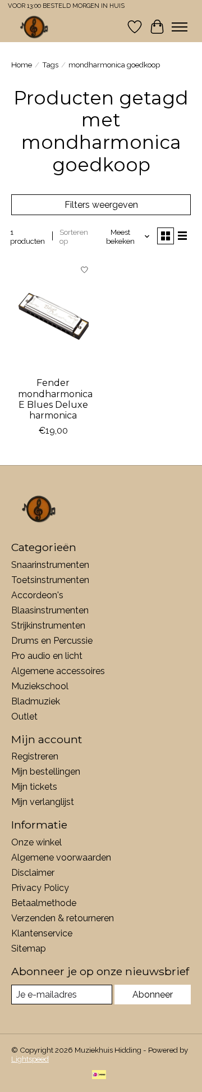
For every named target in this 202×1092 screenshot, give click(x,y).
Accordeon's (37, 595)
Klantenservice (41, 933)
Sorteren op (73, 236)
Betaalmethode (43, 903)
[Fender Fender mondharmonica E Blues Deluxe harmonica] (53, 315)
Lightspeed (30, 1058)
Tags (50, 64)
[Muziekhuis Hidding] (34, 26)
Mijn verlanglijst (42, 802)
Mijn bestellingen (45, 771)
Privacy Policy (40, 887)
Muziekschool (39, 686)
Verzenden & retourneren (62, 918)
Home (21, 64)
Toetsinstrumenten (50, 580)
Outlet (24, 716)
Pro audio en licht (46, 655)
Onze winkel (36, 842)
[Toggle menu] (179, 27)
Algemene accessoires (58, 671)
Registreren (34, 756)
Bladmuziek (35, 701)
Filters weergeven (101, 204)
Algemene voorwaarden (61, 857)
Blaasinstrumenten (50, 610)
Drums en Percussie (52, 640)
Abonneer (152, 994)
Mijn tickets (34, 786)
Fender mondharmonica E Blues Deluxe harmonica (55, 399)
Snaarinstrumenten (50, 564)
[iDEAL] (99, 1075)
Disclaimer (32, 872)
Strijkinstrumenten (48, 625)
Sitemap (28, 948)
